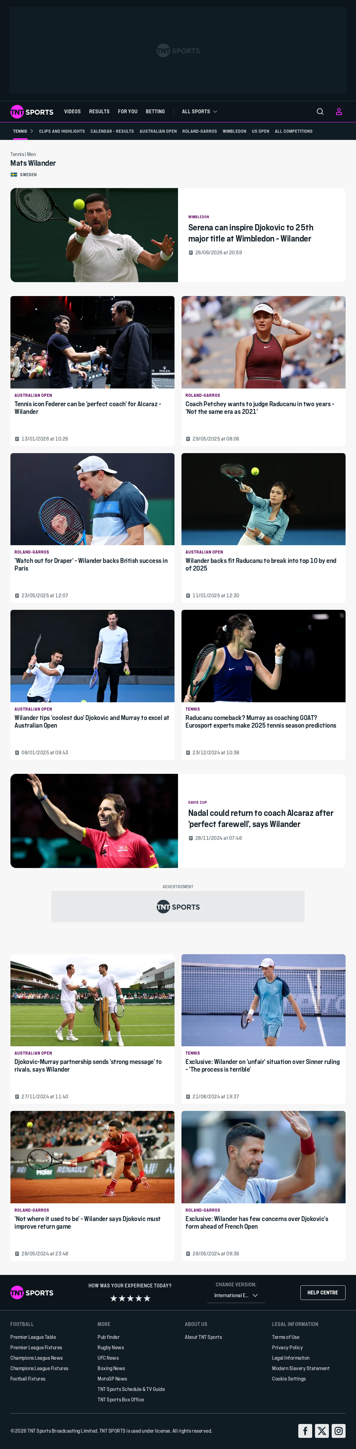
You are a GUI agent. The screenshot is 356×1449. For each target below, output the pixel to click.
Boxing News (111, 1368)
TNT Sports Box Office (121, 1399)
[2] (122, 1298)
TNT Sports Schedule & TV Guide (131, 1389)
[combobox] (236, 1295)
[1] (114, 1298)
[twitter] (322, 1431)
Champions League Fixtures (39, 1368)
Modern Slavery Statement (301, 1368)
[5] (147, 1298)
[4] (139, 1298)
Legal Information (291, 1358)
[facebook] (305, 1431)
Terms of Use (285, 1337)
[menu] (320, 111)
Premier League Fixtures (36, 1347)
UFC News (108, 1358)
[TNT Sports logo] (31, 111)
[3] (130, 1298)
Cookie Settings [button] (289, 1379)
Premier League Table (33, 1337)
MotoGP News (112, 1379)
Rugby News (111, 1347)
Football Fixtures (28, 1379)
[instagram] (339, 1431)
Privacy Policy (287, 1347)
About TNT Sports (203, 1337)
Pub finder (109, 1337)
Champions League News (36, 1358)
